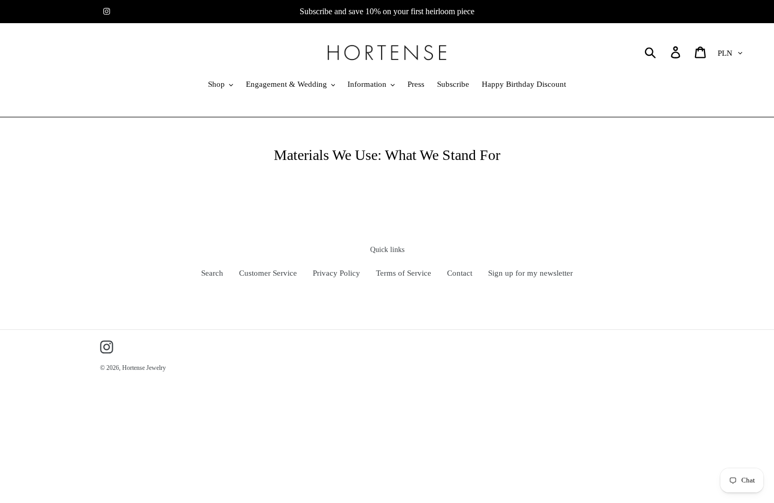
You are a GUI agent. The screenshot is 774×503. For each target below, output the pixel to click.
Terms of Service (403, 273)
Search (212, 273)
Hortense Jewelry (144, 367)
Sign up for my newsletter (530, 273)
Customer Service (268, 273)
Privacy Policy (336, 273)
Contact (459, 273)
